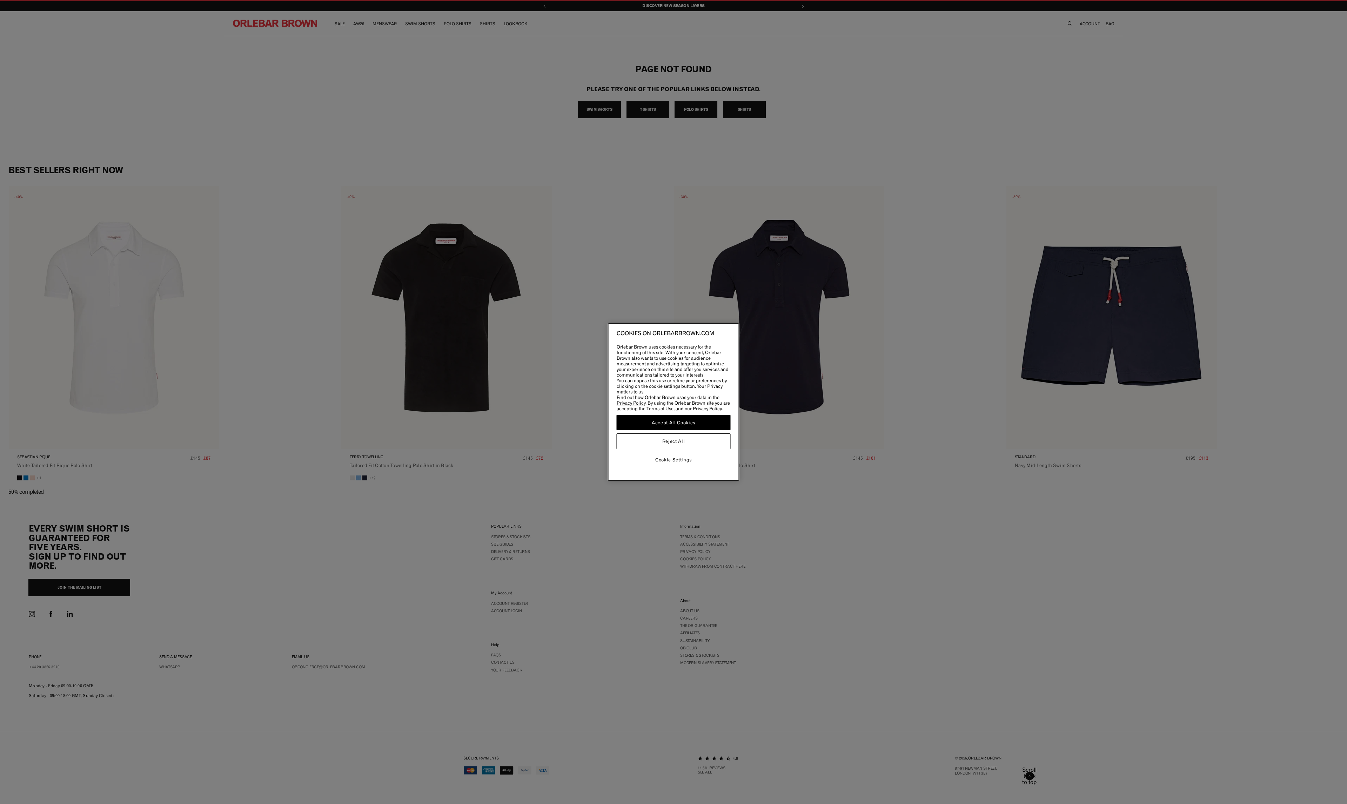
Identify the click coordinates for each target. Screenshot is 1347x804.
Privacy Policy (631, 403)
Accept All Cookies (673, 422)
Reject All (673, 441)
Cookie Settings (673, 459)
